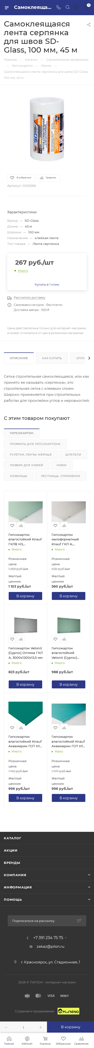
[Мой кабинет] (76, 7)
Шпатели (73, 454)
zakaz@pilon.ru (50, 946)
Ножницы (18, 476)
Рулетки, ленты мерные (31, 454)
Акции (11, 850)
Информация (18, 887)
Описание (19, 358)
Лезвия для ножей (26, 465)
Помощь (13, 899)
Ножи (62, 465)
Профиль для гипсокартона (35, 444)
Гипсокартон (22, 433)
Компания (15, 875)
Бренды (12, 863)
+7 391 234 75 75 (48, 938)
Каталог (12, 838)
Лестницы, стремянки (60, 476)
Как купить (52, 358)
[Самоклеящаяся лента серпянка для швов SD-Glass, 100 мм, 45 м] (47, 129)
